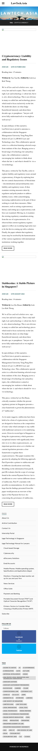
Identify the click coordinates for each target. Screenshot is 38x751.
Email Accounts (9, 563)
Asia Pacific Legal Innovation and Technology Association (16, 678)
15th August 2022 (18, 294)
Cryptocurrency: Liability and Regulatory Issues (16, 57)
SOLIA (5, 733)
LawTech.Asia (19, 3)
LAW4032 (29, 698)
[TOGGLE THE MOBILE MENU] (3, 3)
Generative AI (8, 698)
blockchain (7, 688)
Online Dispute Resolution (13, 717)
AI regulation (8, 671)
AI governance (28, 667)
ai (19, 667)
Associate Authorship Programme (16, 685)
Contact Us (6, 528)
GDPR (23, 694)
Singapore (25, 720)
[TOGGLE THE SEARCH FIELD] (35, 3)
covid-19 (6, 694)
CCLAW (26, 688)
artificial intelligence (11, 674)
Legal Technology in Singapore (13, 538)
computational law (10, 691)
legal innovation (10, 707)
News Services (9, 583)
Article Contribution (9, 523)
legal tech (23, 707)
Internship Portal (8, 533)
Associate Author (10, 681)
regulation (14, 720)
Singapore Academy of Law (13, 723)
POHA (5, 720)
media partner (25, 710)
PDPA (28, 717)
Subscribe (5, 614)
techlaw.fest (15, 733)
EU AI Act (15, 694)
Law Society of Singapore (12, 701)
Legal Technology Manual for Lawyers (16, 543)
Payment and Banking (12, 594)
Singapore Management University (16, 727)
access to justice (9, 667)
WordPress (24, 746)
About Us (5, 518)
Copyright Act (26, 691)
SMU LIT (12, 730)
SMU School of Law (24, 730)
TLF (20, 736)
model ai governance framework (16, 714)
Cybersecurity (9, 553)
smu (4, 730)
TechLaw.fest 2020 (10, 736)
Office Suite (8, 589)
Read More (8, 248)
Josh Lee (5, 67)
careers (18, 688)
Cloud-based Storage (11, 548)
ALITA (18, 671)
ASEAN (25, 674)
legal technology (10, 710)
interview (20, 698)
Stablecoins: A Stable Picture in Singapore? (18, 284)
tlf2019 (27, 736)
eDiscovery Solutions (11, 558)
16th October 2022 (18, 67)
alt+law (26, 671)
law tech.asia (21, 704)
